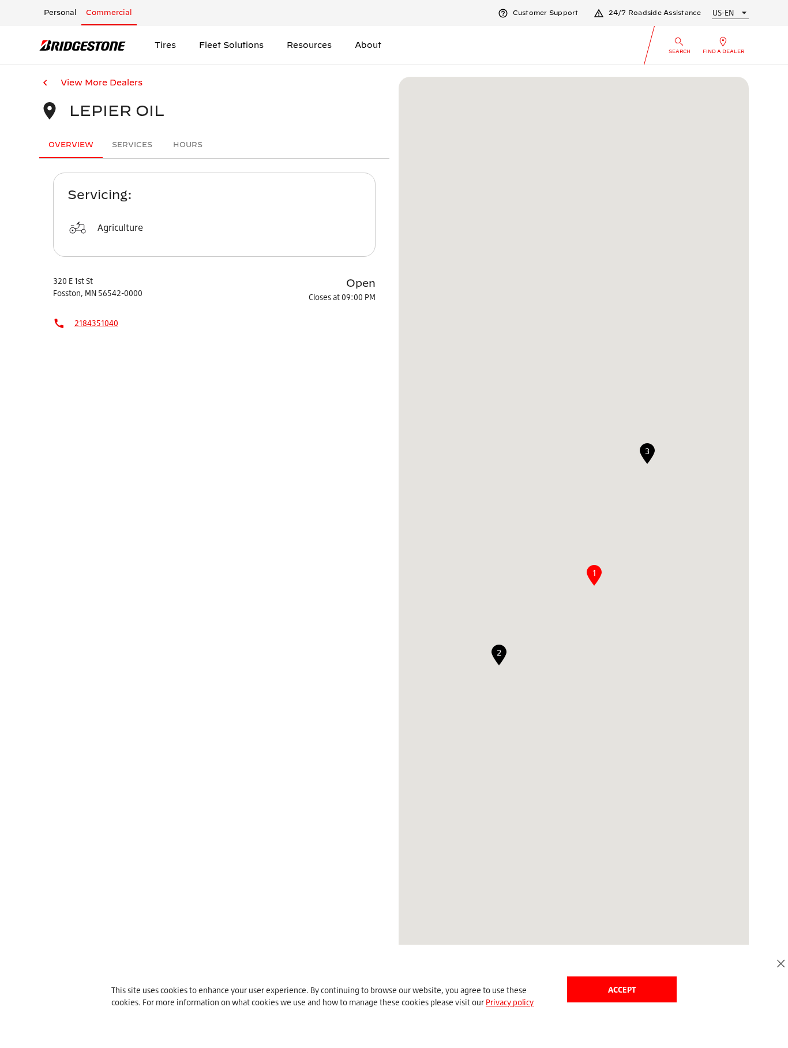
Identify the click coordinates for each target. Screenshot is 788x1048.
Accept (622, 989)
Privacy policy (510, 1002)
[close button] (781, 963)
